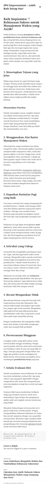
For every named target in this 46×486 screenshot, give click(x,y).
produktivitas (8, 438)
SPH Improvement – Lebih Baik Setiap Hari (20, 7)
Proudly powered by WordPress (14, 483)
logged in (17, 448)
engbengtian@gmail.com (24, 434)
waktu (14, 438)
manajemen (30, 436)
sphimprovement (35, 424)
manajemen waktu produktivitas (13, 436)
